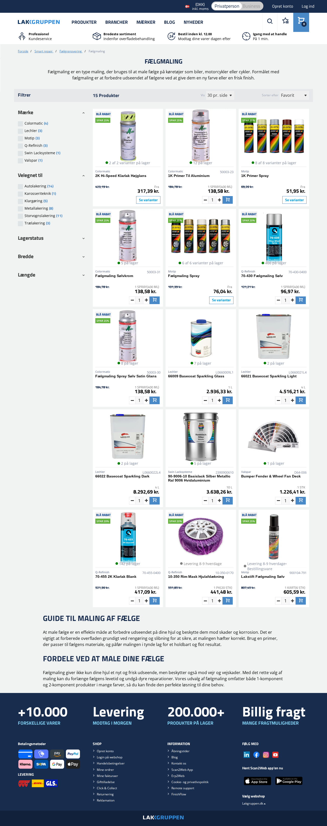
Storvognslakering (43, 215)
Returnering (105, 794)
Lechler (33, 130)
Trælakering (37, 223)
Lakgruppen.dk (252, 803)
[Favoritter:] (285, 22)
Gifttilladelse (106, 782)
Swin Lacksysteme (42, 152)
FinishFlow (178, 794)
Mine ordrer (105, 770)
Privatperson (227, 6)
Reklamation (105, 800)
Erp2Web (177, 776)
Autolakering (39, 186)
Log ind (308, 6)
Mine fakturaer (107, 776)
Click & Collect (107, 788)
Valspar (33, 160)
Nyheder (193, 22)
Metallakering (39, 208)
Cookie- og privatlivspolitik (189, 782)
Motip (32, 138)
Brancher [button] (116, 22)
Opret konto (283, 6)
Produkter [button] (84, 22)
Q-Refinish (36, 145)
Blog (169, 22)
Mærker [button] (145, 22)
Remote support (182, 788)
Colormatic (36, 123)
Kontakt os (178, 763)
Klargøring (36, 200)
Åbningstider (180, 751)
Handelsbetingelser (111, 763)
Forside (23, 51)
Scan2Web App (182, 770)
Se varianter (148, 199)
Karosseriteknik (40, 193)
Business (251, 6)
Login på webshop (109, 757)
